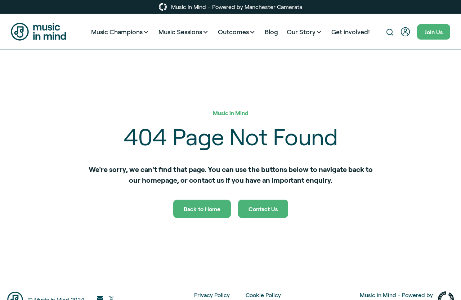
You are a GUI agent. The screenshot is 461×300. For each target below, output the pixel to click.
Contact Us (263, 208)
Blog (271, 32)
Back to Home (202, 208)
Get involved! (350, 32)
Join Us (434, 31)
